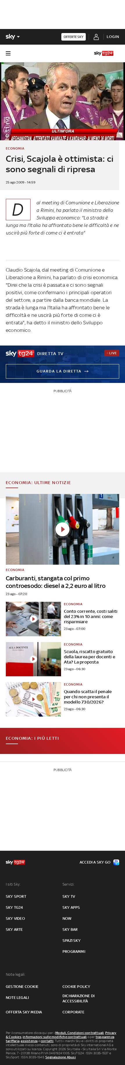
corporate (73, 1012)
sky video (15, 918)
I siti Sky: (13, 884)
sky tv (69, 896)
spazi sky (72, 940)
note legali (17, 997)
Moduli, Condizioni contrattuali (79, 1033)
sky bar (70, 929)
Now (67, 918)
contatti (47, 1041)
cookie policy (76, 986)
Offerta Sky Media (24, 1012)
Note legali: (15, 974)
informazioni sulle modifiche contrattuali (55, 1037)
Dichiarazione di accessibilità (78, 998)
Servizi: (69, 884)
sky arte (14, 929)
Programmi (74, 951)
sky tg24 (14, 907)
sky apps (71, 907)
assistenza (29, 1041)
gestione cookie (22, 986)
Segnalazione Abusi (60, 1057)
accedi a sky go (95, 862)
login (113, 36)
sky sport (16, 896)
